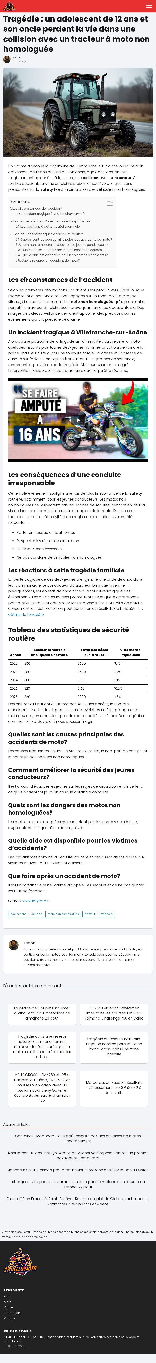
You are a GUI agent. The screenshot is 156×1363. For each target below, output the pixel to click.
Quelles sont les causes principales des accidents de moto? (66, 239)
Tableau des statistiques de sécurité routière (48, 234)
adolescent (18, 914)
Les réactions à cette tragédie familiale (50, 226)
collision (36, 914)
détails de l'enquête (26, 614)
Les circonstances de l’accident (37, 208)
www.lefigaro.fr (36, 900)
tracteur (90, 914)
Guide (8, 1307)
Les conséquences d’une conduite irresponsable (51, 221)
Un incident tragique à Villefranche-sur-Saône (54, 214)
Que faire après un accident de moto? (50, 260)
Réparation (12, 1313)
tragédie (107, 914)
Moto (8, 1302)
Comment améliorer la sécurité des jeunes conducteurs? (64, 245)
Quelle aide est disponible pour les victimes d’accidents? (65, 255)
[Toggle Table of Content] (107, 202)
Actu (7, 1296)
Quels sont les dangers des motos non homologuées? (62, 250)
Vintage (9, 1318)
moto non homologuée (63, 914)
